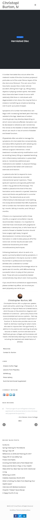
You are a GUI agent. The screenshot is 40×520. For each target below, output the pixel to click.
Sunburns (6, 445)
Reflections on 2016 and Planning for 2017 (17, 454)
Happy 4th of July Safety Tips (12, 457)
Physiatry (20, 37)
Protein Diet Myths (9, 460)
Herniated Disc (20, 41)
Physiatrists (7, 138)
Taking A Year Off (8, 451)
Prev (4, 425)
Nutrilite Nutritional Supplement (14, 381)
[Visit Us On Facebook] (4, 395)
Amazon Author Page (10, 366)
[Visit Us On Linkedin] (13, 395)
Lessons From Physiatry (11, 370)
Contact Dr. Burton (9, 352)
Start (19, 421)
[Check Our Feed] (7, 395)
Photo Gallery (7, 377)
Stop (20, 421)
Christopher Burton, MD (20, 300)
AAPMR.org (7, 373)
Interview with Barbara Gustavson (14, 487)
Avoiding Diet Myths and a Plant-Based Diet (18, 463)
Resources (6, 349)
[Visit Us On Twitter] (10, 395)
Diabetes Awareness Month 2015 (14, 478)
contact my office (14, 285)
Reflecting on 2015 (9, 475)
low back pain (25, 113)
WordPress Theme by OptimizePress (20, 510)
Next (36, 425)
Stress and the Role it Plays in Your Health (17, 466)
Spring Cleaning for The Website (14, 448)
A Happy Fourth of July (10, 493)
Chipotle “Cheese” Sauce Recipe (14, 490)
